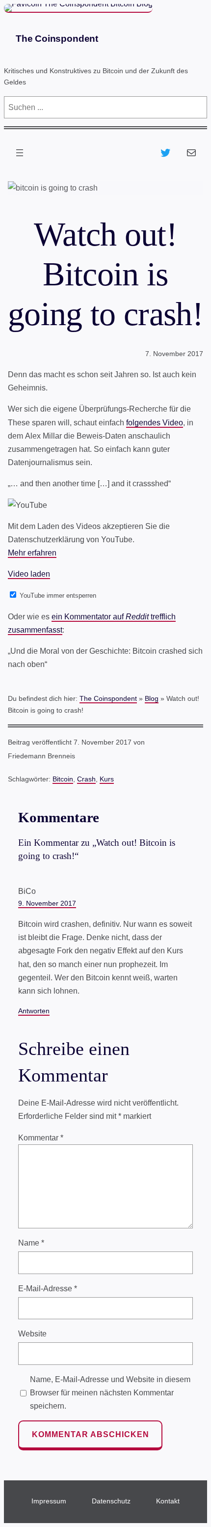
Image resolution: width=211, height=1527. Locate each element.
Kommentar (40, 1138)
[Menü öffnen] (20, 153)
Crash (86, 779)
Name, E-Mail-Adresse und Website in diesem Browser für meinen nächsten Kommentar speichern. (110, 1392)
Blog (151, 698)
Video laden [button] (29, 574)
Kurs (107, 779)
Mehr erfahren (32, 553)
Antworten (34, 1011)
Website (32, 1334)
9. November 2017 (47, 903)
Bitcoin (63, 779)
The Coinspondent (57, 38)
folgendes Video (154, 422)
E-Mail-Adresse (47, 1288)
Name (31, 1243)
